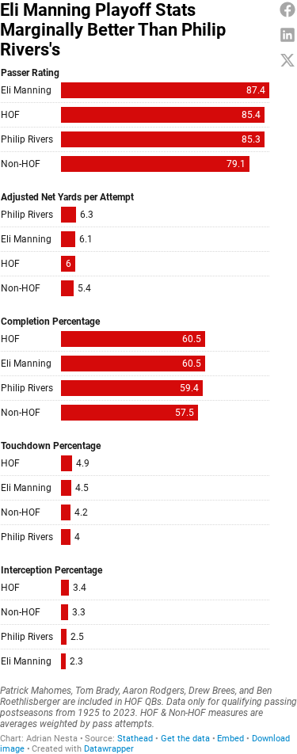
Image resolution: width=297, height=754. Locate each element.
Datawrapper (109, 749)
